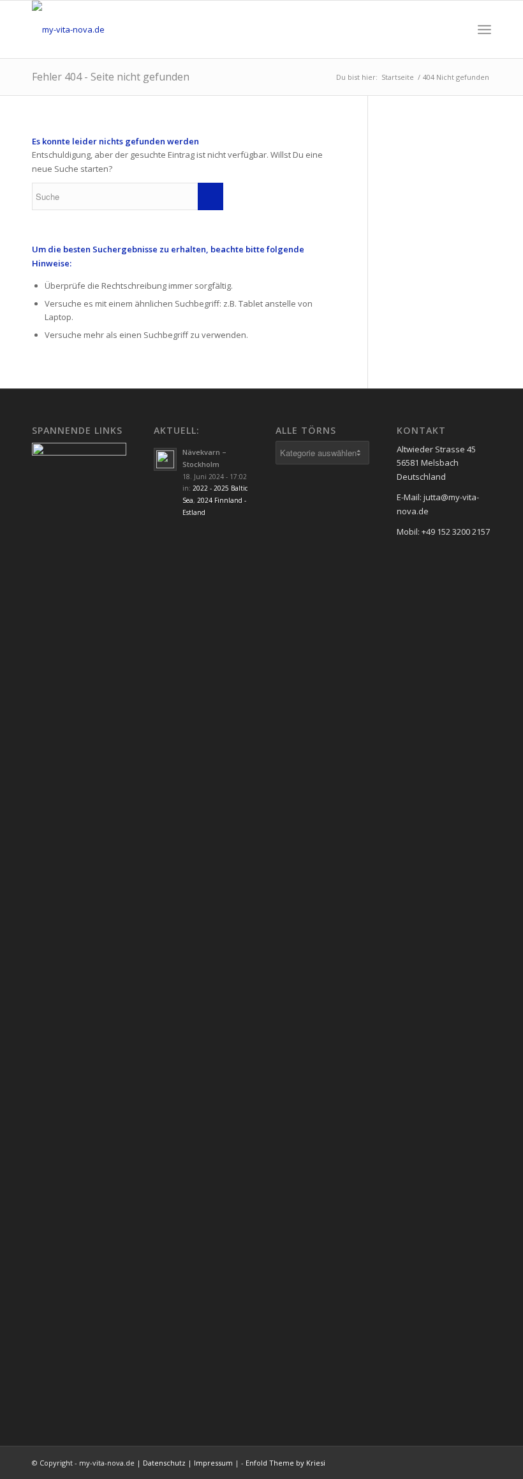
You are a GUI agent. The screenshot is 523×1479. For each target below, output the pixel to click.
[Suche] (456, 29)
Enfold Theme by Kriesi (285, 1463)
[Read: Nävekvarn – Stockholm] (165, 459)
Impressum (213, 1463)
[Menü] (484, 29)
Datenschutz (164, 1463)
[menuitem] (456, 29)
